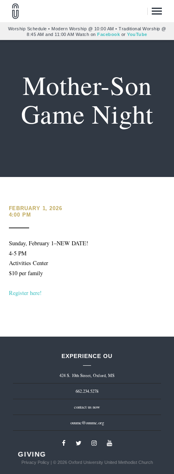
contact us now (87, 407)
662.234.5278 (87, 391)
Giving (32, 454)
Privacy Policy (35, 462)
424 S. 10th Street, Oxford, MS (87, 375)
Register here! (25, 293)
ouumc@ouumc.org (87, 423)
